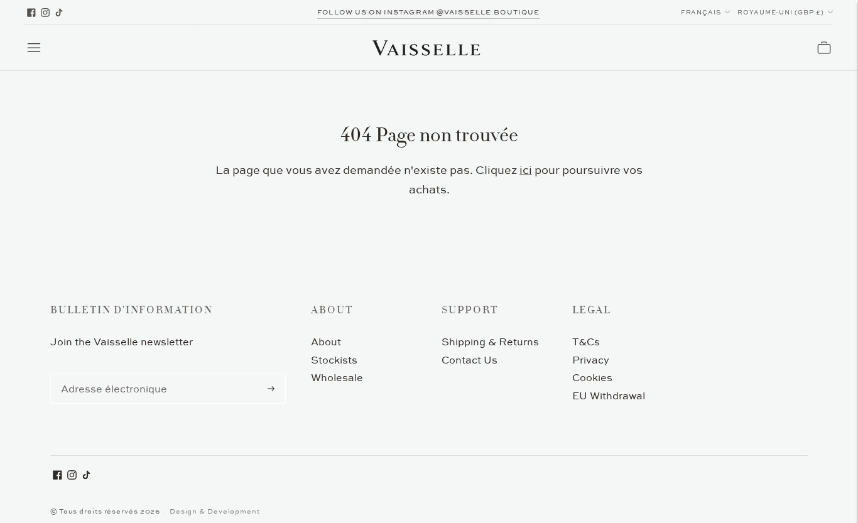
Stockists (334, 360)
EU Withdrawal (608, 395)
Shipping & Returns (490, 341)
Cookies (592, 377)
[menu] (34, 48)
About (326, 341)
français (701, 12)
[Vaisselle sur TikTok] (59, 12)
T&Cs (586, 341)
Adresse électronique (109, 374)
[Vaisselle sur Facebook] (31, 12)
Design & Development (215, 511)
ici (525, 170)
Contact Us (469, 360)
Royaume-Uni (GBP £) (780, 12)
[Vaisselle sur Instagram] (45, 12)
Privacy (590, 360)
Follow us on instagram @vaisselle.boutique (428, 12)
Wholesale (337, 377)
